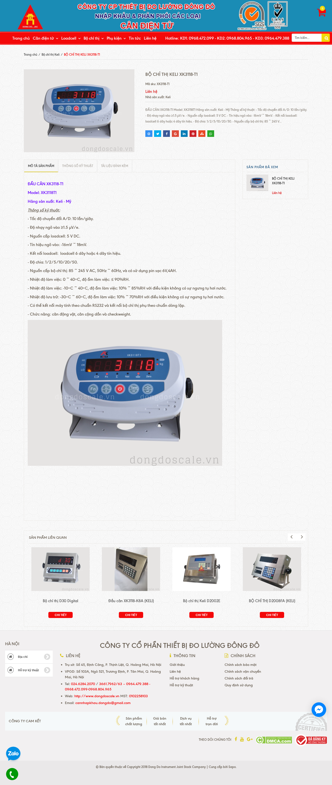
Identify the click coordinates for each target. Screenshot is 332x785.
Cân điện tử (43, 38)
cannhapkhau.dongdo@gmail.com (103, 703)
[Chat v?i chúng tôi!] (319, 709)
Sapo (232, 767)
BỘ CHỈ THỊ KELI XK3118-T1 (283, 180)
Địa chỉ (22, 657)
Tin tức (135, 38)
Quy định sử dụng (239, 685)
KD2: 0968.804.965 (234, 38)
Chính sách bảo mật (240, 664)
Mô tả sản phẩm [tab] (41, 166)
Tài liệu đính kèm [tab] (114, 166)
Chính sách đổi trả (239, 678)
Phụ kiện (114, 38)
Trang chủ (21, 38)
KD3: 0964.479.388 (272, 38)
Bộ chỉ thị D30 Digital (60, 601)
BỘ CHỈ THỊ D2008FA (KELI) (272, 601)
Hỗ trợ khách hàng (184, 678)
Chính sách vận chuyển (243, 671)
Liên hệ (150, 38)
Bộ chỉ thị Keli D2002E (201, 601)
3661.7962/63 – (112, 684)
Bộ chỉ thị (91, 38)
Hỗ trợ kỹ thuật (28, 670)
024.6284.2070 (83, 684)
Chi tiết (61, 615)
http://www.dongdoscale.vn (96, 696)
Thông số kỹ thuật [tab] (77, 166)
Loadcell (68, 38)
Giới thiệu (177, 664)
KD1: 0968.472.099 (197, 38)
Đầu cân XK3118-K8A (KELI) (131, 601)
